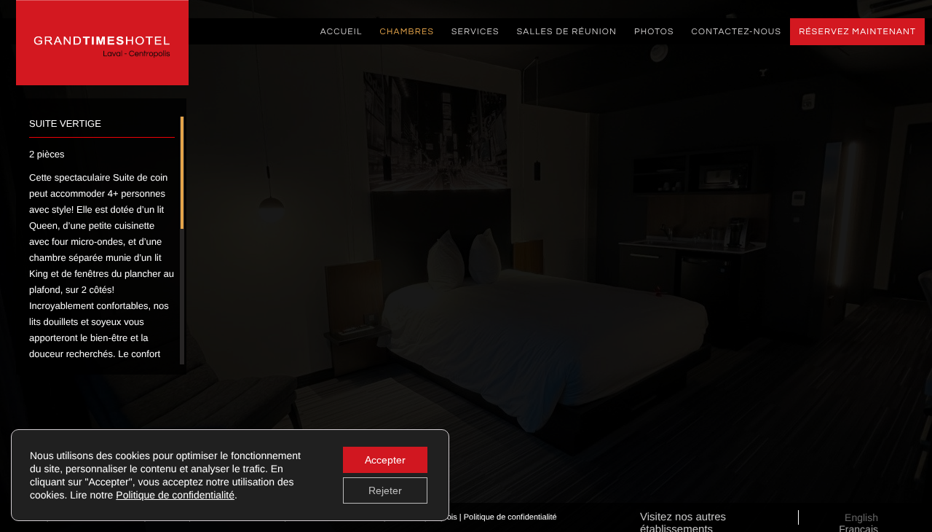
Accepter (385, 460)
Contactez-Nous (737, 31)
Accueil (341, 31)
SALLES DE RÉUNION (567, 31)
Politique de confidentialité (510, 517)
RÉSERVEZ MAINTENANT (857, 31)
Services (475, 31)
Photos (654, 31)
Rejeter (385, 490)
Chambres (407, 31)
